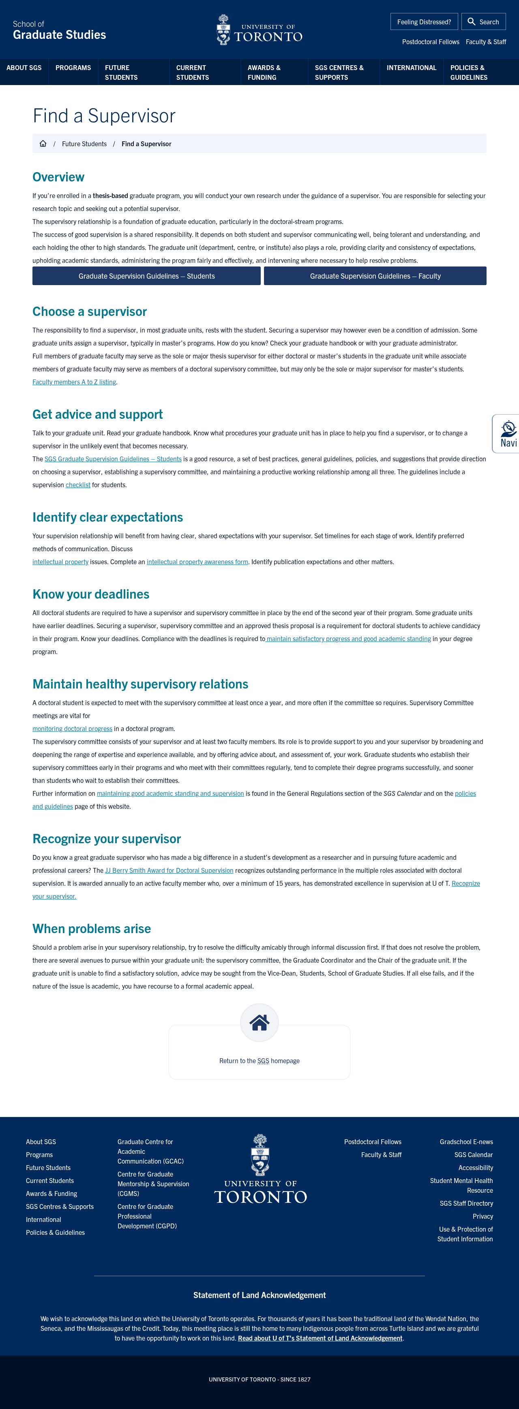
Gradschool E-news (466, 1141)
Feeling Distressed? (424, 21)
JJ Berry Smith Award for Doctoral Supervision (169, 870)
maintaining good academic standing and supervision (170, 793)
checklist (78, 484)
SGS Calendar (474, 1154)
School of (59, 29)
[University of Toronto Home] (259, 29)
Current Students (192, 72)
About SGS (24, 67)
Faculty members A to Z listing (74, 381)
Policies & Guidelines (469, 72)
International (412, 67)
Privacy (483, 1216)
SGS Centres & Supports (339, 72)
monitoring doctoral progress (72, 728)
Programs (73, 67)
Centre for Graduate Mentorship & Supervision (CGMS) (153, 1183)
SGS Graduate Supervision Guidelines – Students (113, 458)
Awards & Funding (264, 72)
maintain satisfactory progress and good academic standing (348, 638)
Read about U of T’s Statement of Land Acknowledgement (320, 1338)
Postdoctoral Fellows (430, 41)
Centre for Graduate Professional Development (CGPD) (147, 1216)
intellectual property (60, 561)
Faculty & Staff (486, 41)
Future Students (121, 72)
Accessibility (476, 1167)
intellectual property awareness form (197, 561)
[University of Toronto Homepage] (259, 1169)
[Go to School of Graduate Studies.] (43, 143)
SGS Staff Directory (466, 1203)
